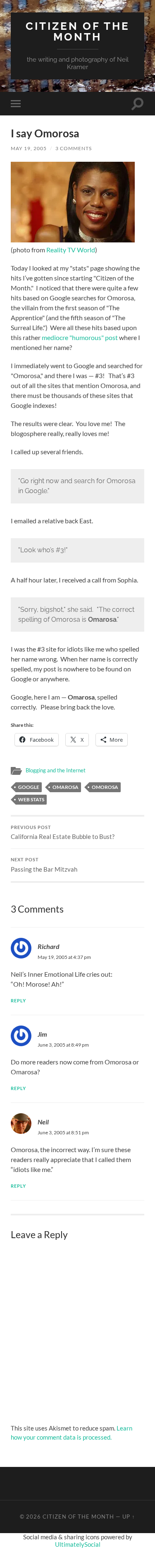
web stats (31, 799)
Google (28, 787)
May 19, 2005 (29, 148)
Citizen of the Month (78, 31)
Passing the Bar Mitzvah (44, 865)
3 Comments (73, 148)
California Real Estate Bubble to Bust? (62, 833)
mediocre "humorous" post (80, 337)
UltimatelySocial (77, 1544)
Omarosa (65, 787)
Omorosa (105, 787)
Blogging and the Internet (56, 770)
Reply (18, 1000)
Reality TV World (70, 250)
